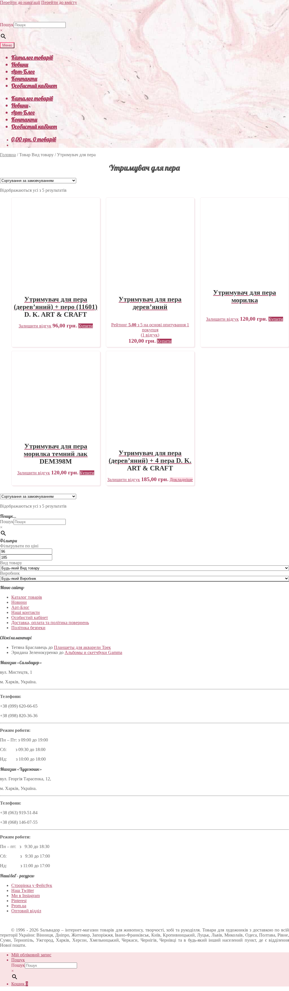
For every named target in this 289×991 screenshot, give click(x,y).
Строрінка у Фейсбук (31, 885)
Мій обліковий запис (31, 954)
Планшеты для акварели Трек (82, 647)
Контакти (24, 78)
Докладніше (181, 479)
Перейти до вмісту (59, 2)
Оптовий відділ (26, 910)
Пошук (7, 24)
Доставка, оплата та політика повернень (50, 622)
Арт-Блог (23, 71)
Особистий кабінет (34, 85)
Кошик (19, 983)
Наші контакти (25, 612)
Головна (8, 154)
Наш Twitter (22, 890)
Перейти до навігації (20, 2)
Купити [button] (85, 325)
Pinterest (19, 900)
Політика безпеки (28, 627)
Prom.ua (18, 905)
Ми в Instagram (25, 895)
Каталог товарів (32, 57)
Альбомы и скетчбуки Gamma (93, 652)
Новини (19, 64)
